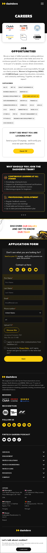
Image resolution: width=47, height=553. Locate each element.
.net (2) (12, 87)
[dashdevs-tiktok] (19, 439)
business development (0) (11, 96)
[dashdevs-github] (24, 425)
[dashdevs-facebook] (23, 269)
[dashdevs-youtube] (36, 269)
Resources (7, 473)
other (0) (6, 114)
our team (24, 232)
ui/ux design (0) (8, 123)
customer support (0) (31, 96)
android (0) (23, 92)
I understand (23, 549)
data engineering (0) (10, 100)
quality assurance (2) (25, 87)
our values (29, 226)
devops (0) (23, 100)
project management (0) (29, 114)
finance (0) (33, 100)
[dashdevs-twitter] (29, 269)
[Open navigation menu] (42, 3)
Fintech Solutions (10, 460)
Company (6, 477)
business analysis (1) (10, 92)
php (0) (15, 114)
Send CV (23, 151)
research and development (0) (24, 118)
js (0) (5, 109)
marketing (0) (23, 109)
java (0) (39, 105)
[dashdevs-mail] (11, 269)
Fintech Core (7, 469)
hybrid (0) (23, 105)
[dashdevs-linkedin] (17, 269)
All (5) (5, 87)
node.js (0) (34, 109)
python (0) (7, 118)
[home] (10, 4)
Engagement (7, 456)
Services (6, 452)
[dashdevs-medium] (19, 425)
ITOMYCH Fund (12, 74)
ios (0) (32, 105)
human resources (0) (10, 105)
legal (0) (12, 109)
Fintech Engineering (10, 465)
